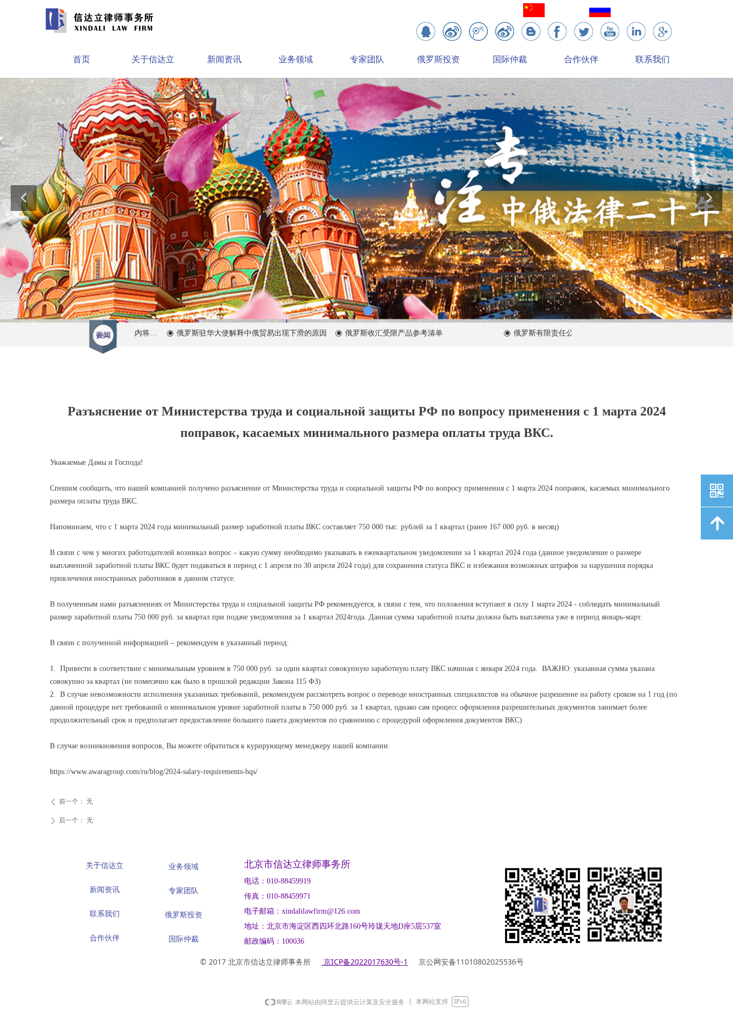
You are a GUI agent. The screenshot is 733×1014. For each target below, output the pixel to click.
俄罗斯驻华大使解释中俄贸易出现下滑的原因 (235, 333)
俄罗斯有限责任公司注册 (538, 333)
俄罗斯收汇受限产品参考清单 (377, 333)
